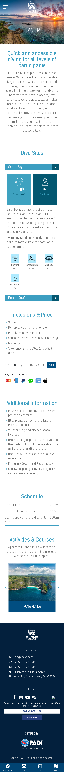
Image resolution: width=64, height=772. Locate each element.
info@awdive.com (23, 657)
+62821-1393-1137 (24, 662)
